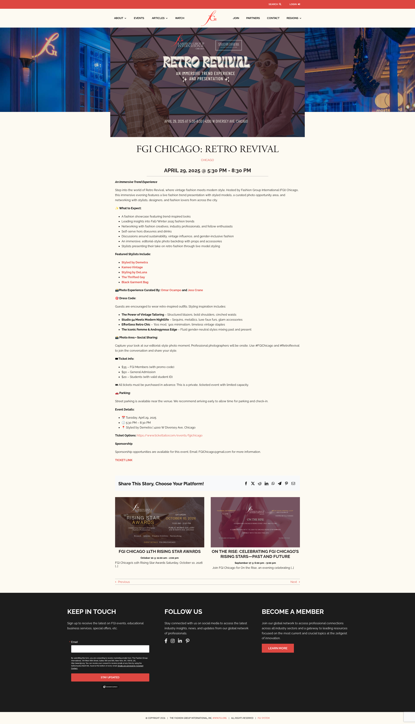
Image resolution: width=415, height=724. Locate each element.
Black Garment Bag (135, 282)
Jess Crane (195, 290)
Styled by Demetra (135, 262)
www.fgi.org (220, 718)
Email (74, 642)
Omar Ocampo (171, 290)
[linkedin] (180, 641)
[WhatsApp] (273, 484)
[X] (252, 484)
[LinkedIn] (266, 484)
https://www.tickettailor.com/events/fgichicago (169, 435)
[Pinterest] (286, 484)
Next (293, 582)
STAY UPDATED (110, 677)
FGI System (264, 718)
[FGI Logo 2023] (208, 11)
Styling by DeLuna (134, 272)
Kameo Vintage (132, 267)
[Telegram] (279, 484)
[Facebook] (246, 484)
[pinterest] (187, 641)
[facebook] (166, 641)
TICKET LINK (123, 460)
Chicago (207, 160)
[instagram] (173, 641)
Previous (124, 582)
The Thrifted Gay (133, 277)
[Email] (293, 484)
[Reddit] (259, 484)
